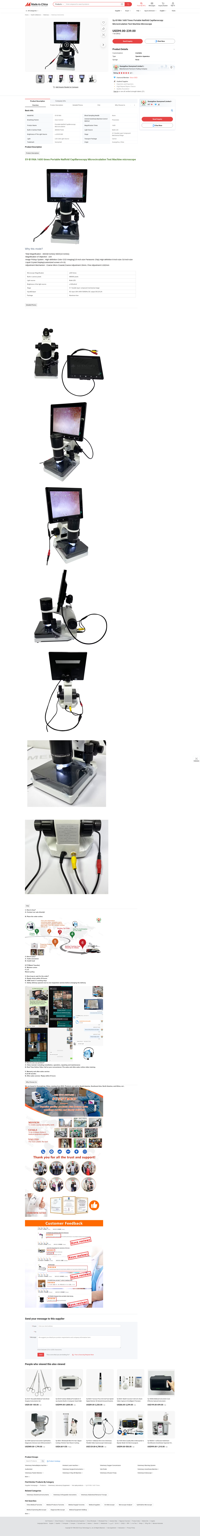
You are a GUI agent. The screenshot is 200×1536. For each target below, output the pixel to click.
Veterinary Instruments (57, 15)
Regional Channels (124, 1521)
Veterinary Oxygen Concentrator (110, 1465)
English (51, 1523)
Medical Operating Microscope (36, 1510)
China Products (59, 1521)
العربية (111, 1523)
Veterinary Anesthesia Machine (148, 1469)
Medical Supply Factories (76, 1505)
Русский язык (81, 1523)
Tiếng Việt (148, 1523)
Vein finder (103, 1469)
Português (65, 1523)
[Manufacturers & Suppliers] (36, 4)
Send (40, 1355)
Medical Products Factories (55, 1505)
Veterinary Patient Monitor (33, 1473)
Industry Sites (113, 1521)
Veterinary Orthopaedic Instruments (65, 1495)
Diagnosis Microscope (58, 1510)
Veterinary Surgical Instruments (72, 1469)
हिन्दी (128, 1523)
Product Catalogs (54, 1461)
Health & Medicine (36, 15)
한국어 (117, 1523)
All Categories (32, 11)
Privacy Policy (131, 1528)
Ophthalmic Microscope (144, 1505)
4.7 (149, 104)
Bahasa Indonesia (158, 1523)
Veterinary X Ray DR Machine (71, 1473)
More (27, 1514)
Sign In (116, 91)
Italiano (90, 1523)
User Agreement (111, 1528)
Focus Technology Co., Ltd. (86, 1528)
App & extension (149, 11)
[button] (130, 105)
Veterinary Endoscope (145, 1473)
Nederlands (104, 1523)
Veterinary (46, 15)
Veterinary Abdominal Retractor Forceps (94, 1495)
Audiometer (28, 1469)
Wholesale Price (102, 1521)
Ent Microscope (109, 1505)
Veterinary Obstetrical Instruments (38, 1495)
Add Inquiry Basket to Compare (67, 87)
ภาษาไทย (134, 1523)
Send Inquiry (127, 41)
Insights (152, 1521)
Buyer (127, 11)
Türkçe (140, 1523)
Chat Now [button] (161, 41)
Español (58, 1523)
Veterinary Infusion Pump (108, 1473)
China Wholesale (91, 1521)
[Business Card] (172, 110)
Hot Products (49, 1521)
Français (72, 1523)
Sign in (173, 5)
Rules (173, 11)
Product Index (136, 1521)
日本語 (123, 1523)
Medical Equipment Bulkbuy (78, 1510)
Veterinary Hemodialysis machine (35, 1465)
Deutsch (96, 1523)
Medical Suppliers (94, 1505)
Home (26, 15)
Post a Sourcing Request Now (83, 1355)
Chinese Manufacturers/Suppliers (75, 1521)
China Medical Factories (34, 1505)
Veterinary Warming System (146, 1465)
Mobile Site (145, 1521)
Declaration (121, 1528)
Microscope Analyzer (125, 1505)
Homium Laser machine (70, 1465)
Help (137, 11)
